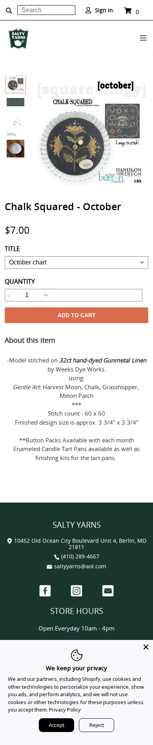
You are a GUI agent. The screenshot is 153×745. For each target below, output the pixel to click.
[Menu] (143, 36)
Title (12, 248)
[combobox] (46, 10)
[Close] (146, 647)
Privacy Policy (65, 709)
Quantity (20, 281)
